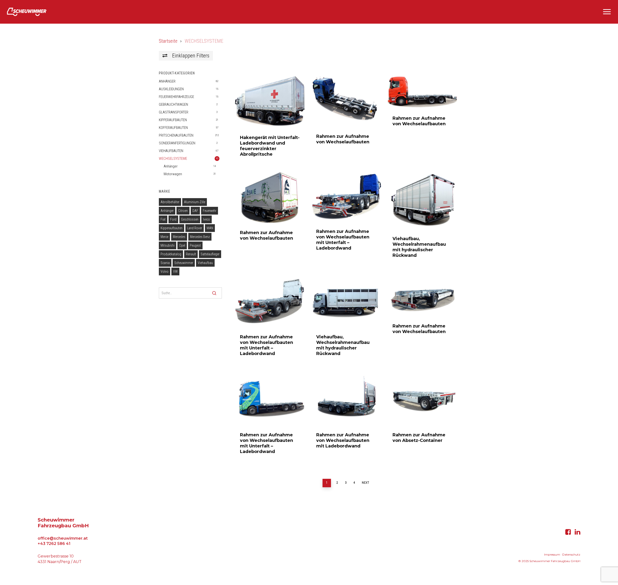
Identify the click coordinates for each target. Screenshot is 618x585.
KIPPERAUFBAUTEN (173, 120)
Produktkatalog (171, 254)
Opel (182, 245)
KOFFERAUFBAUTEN (173, 127)
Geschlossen (189, 219)
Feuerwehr (209, 211)
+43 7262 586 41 (54, 543)
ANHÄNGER (167, 81)
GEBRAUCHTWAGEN (173, 104)
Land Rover (194, 228)
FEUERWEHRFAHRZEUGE (176, 97)
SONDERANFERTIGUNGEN (177, 143)
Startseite (168, 41)
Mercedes (179, 237)
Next (365, 482)
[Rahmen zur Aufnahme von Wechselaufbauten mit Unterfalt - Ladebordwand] (346, 197)
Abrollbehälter (170, 202)
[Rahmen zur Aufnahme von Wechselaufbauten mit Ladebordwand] (346, 398)
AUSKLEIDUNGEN (171, 89)
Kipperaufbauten (172, 228)
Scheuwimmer (183, 263)
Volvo (165, 271)
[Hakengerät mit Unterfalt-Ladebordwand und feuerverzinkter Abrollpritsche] (270, 101)
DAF (195, 211)
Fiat (163, 219)
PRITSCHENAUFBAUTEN (176, 135)
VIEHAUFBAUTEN (171, 151)
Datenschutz (571, 554)
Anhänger (171, 166)
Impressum (552, 554)
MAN (210, 228)
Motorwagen (173, 174)
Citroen (183, 211)
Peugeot (195, 245)
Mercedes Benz (200, 237)
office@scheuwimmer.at (63, 538)
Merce (164, 237)
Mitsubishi (168, 245)
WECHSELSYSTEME (173, 158)
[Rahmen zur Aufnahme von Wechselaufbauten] (346, 101)
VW (175, 271)
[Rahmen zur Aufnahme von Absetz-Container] (422, 398)
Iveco (206, 219)
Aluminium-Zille (194, 202)
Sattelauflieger (210, 254)
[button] (607, 12)
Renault (191, 254)
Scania (165, 263)
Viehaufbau (205, 263)
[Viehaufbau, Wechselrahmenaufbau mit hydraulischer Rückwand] (422, 200)
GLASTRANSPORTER (173, 112)
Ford (173, 219)
